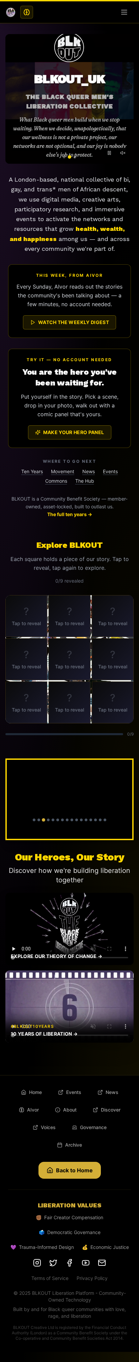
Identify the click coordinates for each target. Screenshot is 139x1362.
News (88, 471)
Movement (62, 471)
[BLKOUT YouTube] (86, 1263)
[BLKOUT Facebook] (69, 1263)
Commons (56, 481)
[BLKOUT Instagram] (37, 1263)
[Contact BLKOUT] (102, 1263)
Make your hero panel (73, 432)
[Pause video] (109, 153)
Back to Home (74, 1170)
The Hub (84, 481)
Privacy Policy (92, 1278)
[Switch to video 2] (69, 157)
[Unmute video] (122, 153)
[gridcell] (26, 616)
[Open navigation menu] (125, 12)
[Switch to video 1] (64, 157)
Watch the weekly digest (73, 322)
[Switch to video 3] (75, 157)
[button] (69, 799)
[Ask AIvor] (26, 12)
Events (110, 471)
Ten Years (32, 471)
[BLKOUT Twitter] (53, 1263)
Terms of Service (49, 1278)
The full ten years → (69, 514)
